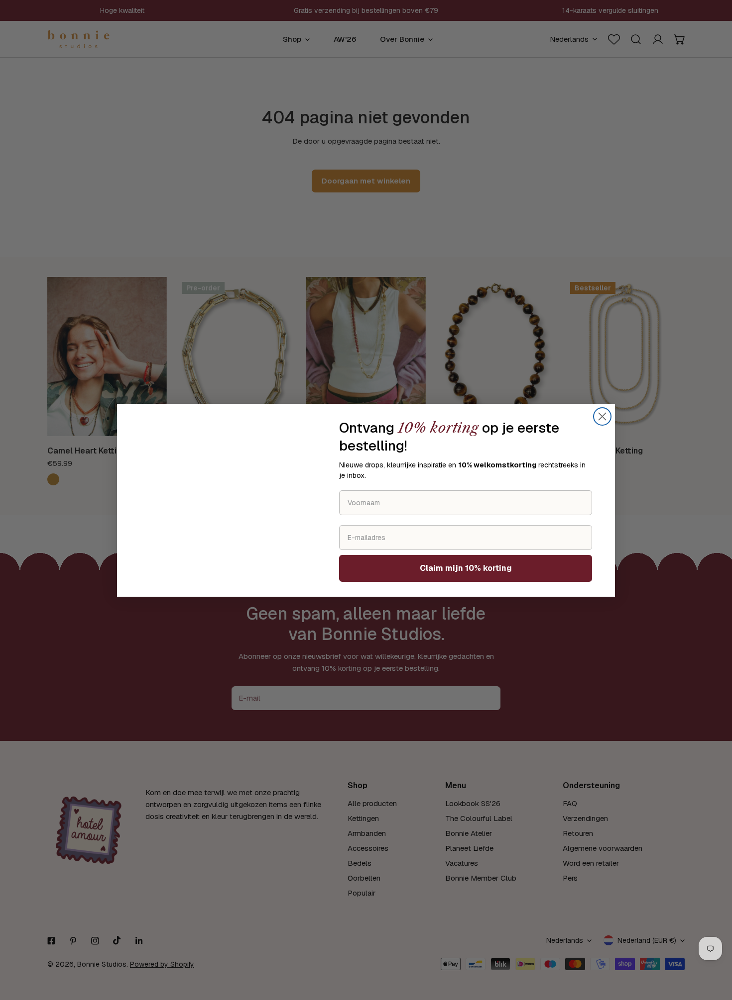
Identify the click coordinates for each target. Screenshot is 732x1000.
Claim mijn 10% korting (466, 568)
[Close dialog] (602, 416)
